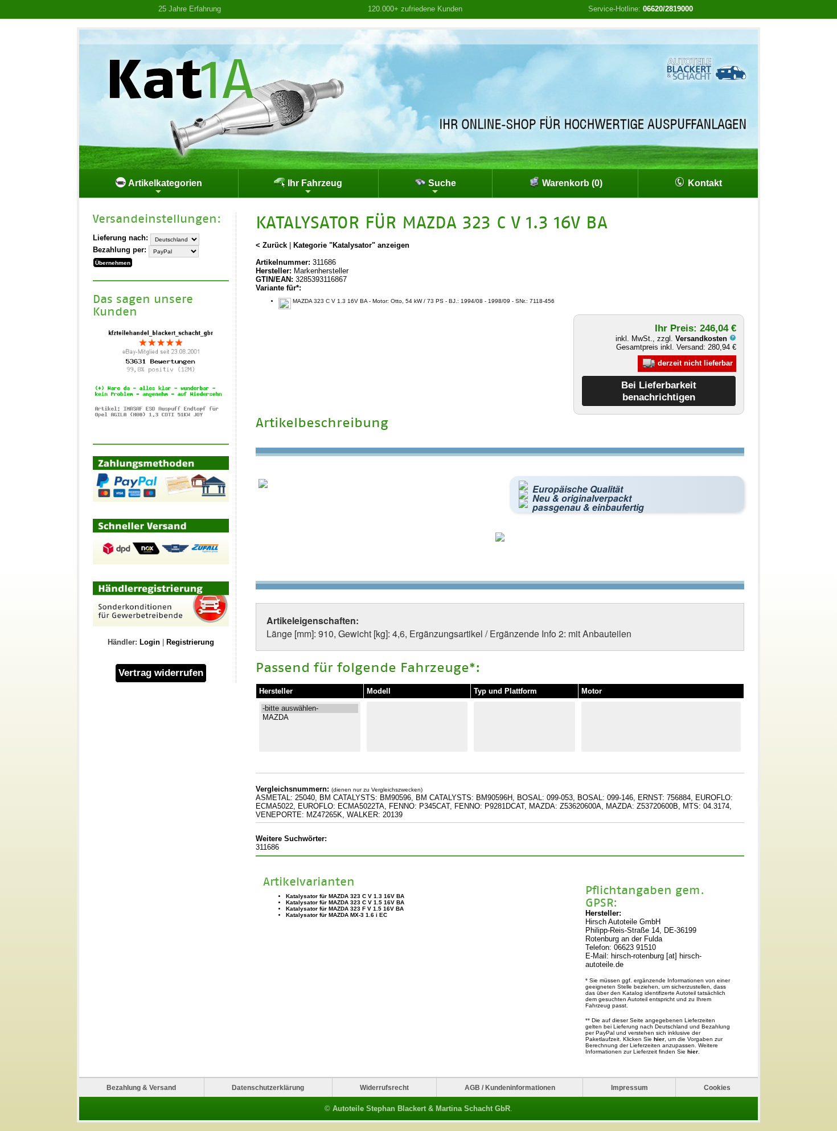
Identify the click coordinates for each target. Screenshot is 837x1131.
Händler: (122, 642)
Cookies (717, 1087)
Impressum (629, 1087)
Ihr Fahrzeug (313, 183)
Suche (441, 183)
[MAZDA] (309, 717)
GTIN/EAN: (274, 279)
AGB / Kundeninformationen (510, 1087)
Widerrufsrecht (384, 1087)
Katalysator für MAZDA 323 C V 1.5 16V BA (345, 902)
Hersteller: (274, 271)
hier (659, 1039)
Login (150, 642)
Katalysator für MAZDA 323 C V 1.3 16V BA (345, 896)
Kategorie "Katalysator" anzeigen (351, 245)
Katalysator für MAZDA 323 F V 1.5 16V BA (345, 908)
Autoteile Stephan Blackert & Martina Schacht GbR (421, 1108)
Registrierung (190, 642)
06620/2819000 (668, 9)
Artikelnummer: (283, 262)
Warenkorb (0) (571, 183)
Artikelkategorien (164, 183)
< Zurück (271, 245)
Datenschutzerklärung (268, 1087)
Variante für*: (278, 288)
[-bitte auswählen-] (309, 708)
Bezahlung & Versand (141, 1087)
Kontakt (704, 183)
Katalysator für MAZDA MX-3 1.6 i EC (336, 915)
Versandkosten (702, 338)
